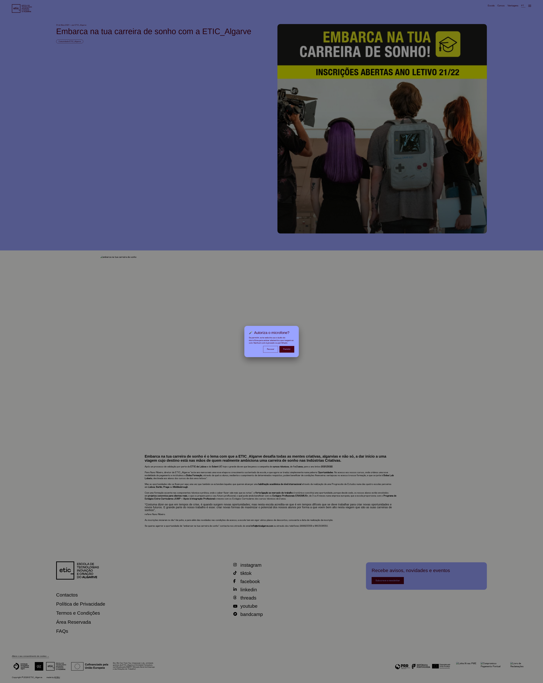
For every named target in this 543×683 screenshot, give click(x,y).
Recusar (270, 349)
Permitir (286, 349)
